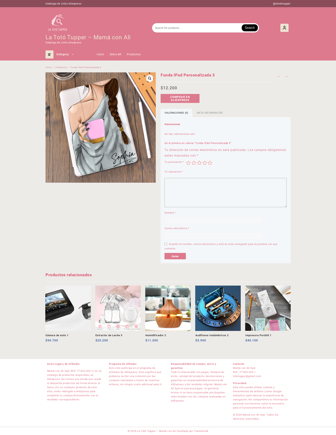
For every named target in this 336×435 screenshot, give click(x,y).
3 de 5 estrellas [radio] (199, 162)
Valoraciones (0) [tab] (176, 112)
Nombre (170, 212)
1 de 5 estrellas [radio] (188, 162)
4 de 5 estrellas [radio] (204, 162)
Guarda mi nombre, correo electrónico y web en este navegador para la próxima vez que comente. (220, 246)
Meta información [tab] (209, 112)
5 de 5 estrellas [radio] (210, 162)
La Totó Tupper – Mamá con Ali (88, 37)
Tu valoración (173, 171)
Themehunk (201, 431)
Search (250, 27)
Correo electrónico (176, 228)
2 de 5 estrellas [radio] (194, 162)
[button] (149, 78)
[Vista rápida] (56, 342)
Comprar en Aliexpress (180, 98)
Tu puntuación (174, 161)
